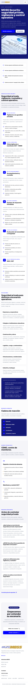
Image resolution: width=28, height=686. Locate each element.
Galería (15, 678)
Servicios (4, 678)
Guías (9, 678)
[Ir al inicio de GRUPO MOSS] (5, 2)
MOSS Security (4, 662)
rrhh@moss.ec (4, 675)
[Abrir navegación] (25, 2)
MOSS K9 (3, 666)
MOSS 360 (3, 664)
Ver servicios (20, 31)
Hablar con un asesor (13, 628)
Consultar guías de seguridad (8, 592)
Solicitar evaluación (7, 31)
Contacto (21, 678)
